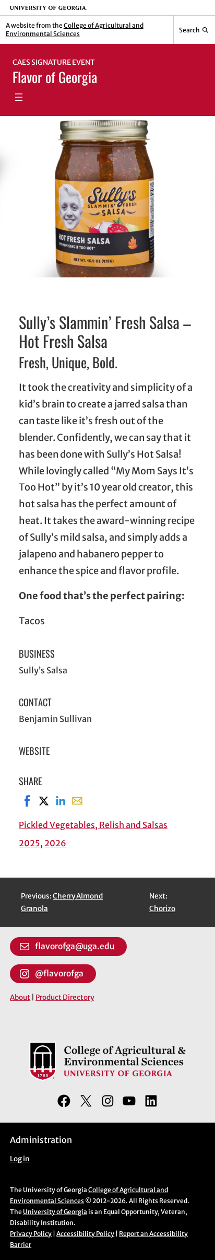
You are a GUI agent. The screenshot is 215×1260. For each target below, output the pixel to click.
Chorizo (162, 908)
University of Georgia (55, 1212)
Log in (20, 1158)
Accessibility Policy (85, 1234)
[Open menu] (19, 97)
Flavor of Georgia (55, 76)
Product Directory (64, 997)
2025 (29, 843)
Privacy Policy (31, 1234)
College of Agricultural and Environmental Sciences (75, 29)
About (20, 997)
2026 (55, 843)
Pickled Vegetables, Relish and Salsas (93, 825)
